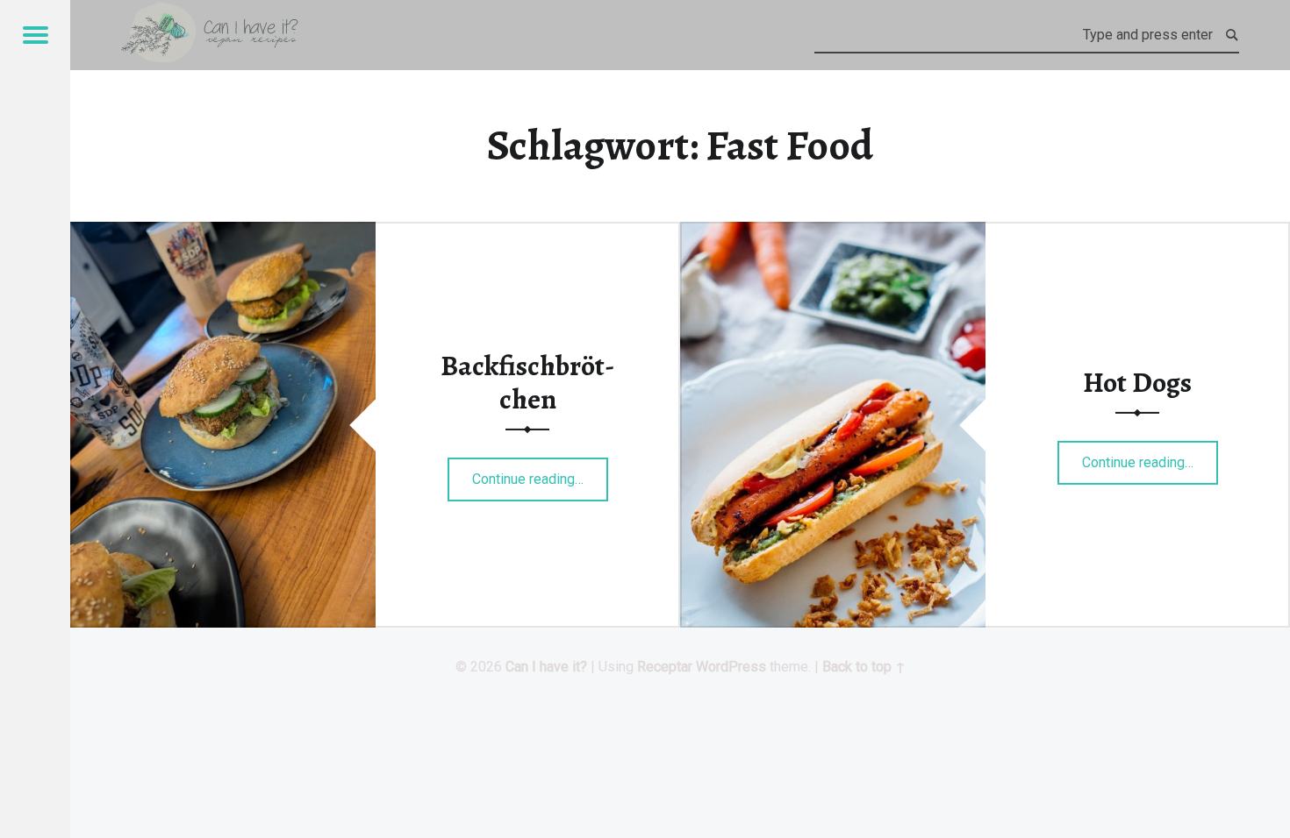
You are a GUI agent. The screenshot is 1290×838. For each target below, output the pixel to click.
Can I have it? (546, 666)
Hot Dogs (1137, 382)
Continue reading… (540, 473)
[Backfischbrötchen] (223, 232)
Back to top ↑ (864, 666)
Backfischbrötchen (527, 382)
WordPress (731, 666)
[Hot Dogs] (832, 232)
